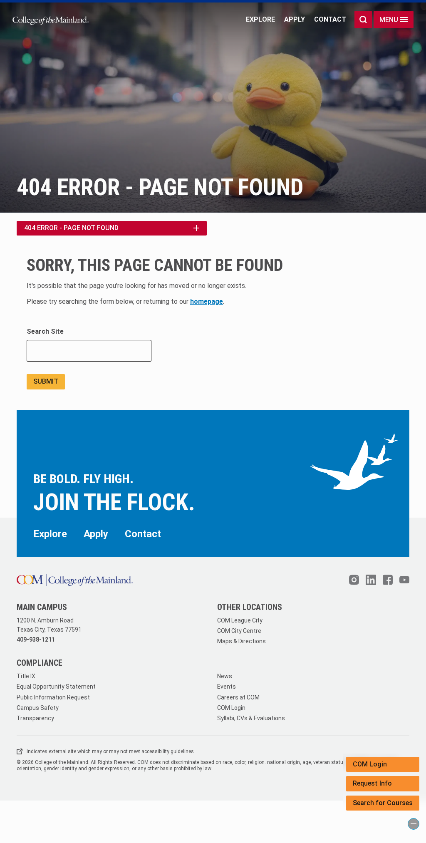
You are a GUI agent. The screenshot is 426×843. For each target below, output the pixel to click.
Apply (294, 19)
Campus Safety (38, 707)
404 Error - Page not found (71, 228)
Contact (330, 19)
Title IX (26, 676)
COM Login (370, 764)
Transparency (35, 718)
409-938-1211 (36, 639)
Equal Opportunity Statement (56, 686)
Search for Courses (383, 803)
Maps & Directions (241, 641)
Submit (45, 381)
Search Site (45, 331)
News (224, 676)
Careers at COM (238, 697)
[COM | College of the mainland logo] (50, 19)
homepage (206, 301)
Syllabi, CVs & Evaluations (251, 718)
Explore (260, 19)
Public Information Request (53, 697)
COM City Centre (239, 630)
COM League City (240, 620)
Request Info (372, 783)
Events (226, 686)
